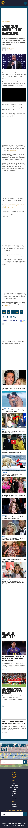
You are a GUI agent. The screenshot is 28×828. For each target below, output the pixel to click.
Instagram (14, 806)
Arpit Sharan (11, 48)
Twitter (14, 804)
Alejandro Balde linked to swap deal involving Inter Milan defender (13, 617)
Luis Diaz (5, 317)
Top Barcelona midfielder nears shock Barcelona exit (13, 681)
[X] (8, 312)
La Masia (14, 791)
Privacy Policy (14, 798)
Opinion (14, 789)
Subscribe (25, 721)
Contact (14, 796)
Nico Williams (14, 317)
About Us (14, 793)
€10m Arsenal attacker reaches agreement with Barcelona (12, 650)
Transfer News (6, 21)
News (14, 783)
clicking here (7, 305)
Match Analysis (14, 787)
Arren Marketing (20, 825)
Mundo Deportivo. (12, 150)
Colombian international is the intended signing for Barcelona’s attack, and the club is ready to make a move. (13, 205)
